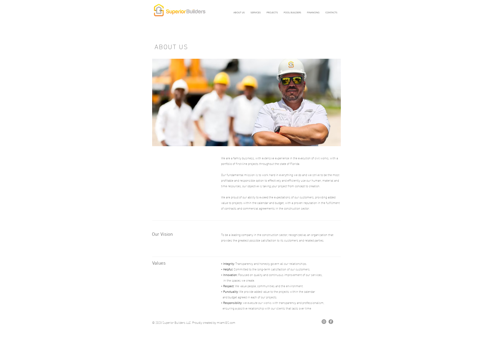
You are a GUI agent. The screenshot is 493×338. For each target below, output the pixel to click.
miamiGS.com (226, 322)
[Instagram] (324, 321)
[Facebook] (331, 321)
